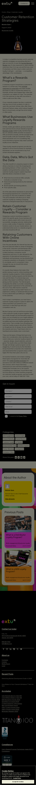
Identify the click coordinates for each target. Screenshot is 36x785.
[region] (18, 775)
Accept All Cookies (18, 782)
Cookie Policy (17, 778)
